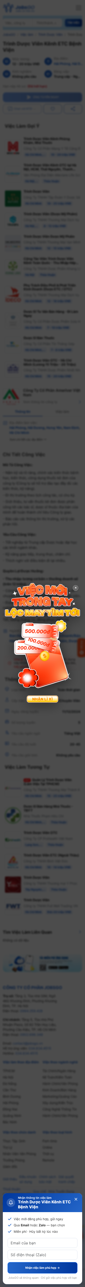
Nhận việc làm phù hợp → (42, 1267)
